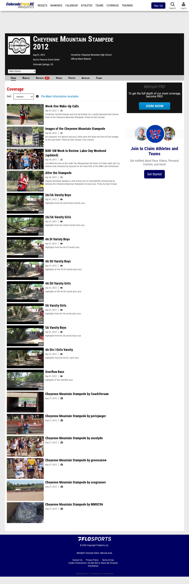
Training (127, 5)
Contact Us (77, 560)
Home (13, 78)
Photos (71, 78)
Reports (42, 78)
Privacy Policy (92, 560)
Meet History (15, 71)
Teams (99, 5)
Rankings (56, 5)
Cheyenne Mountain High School (96, 54)
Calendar (71, 5)
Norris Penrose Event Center (46, 59)
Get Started (154, 174)
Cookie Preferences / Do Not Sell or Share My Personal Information (93, 564)
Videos (59, 78)
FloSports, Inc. (102, 545)
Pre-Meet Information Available (59, 96)
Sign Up (158, 5)
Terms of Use (108, 560)
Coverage (112, 5)
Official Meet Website (81, 58)
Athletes (86, 5)
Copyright (91, 545)
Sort (9, 96)
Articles (86, 78)
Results (42, 5)
